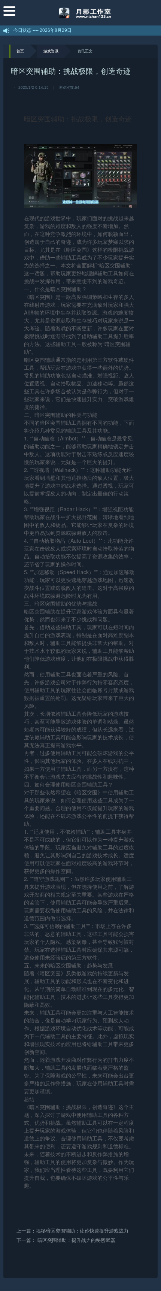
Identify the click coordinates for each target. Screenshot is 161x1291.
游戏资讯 (50, 51)
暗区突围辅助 (44, 118)
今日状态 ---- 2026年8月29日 (42, 30)
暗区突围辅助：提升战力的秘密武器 (76, 1240)
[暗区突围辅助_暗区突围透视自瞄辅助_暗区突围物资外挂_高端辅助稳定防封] (87, 13)
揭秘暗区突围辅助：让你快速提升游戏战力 (82, 1231)
